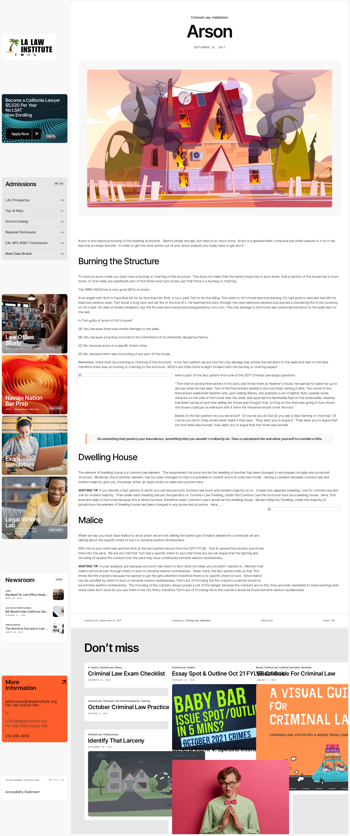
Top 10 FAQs (14, 211)
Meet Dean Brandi (18, 253)
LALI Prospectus (17, 200)
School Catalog (16, 221)
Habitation (220, 17)
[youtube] (22, 55)
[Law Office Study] (34, 323)
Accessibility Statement (22, 792)
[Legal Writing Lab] (34, 508)
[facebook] (16, 55)
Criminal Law (201, 17)
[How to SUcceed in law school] (58, 624)
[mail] (28, 55)
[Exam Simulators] (34, 445)
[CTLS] (58, 591)
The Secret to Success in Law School (29, 628)
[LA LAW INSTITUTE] (28, 39)
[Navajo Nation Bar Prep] (34, 384)
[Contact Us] (61, 709)
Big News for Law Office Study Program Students (37, 594)
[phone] (35, 55)
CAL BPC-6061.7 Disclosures (26, 243)
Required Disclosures (20, 232)
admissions (14, 701)
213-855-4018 (17, 736)
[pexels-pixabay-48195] (58, 607)
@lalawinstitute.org (40, 701)
